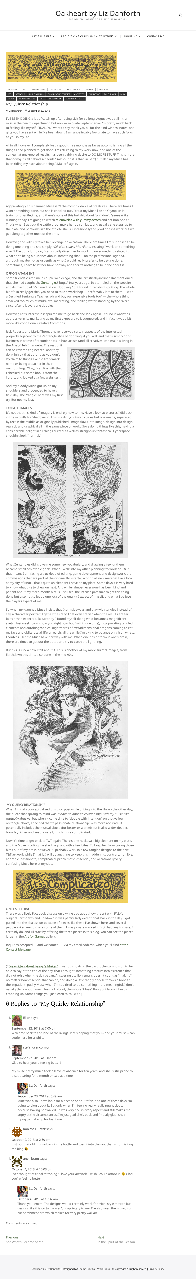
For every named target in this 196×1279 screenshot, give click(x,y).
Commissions (39, 89)
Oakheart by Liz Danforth (98, 13)
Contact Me (155, 36)
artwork (20, 94)
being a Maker (36, 94)
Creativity (56, 89)
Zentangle (48, 282)
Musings (103, 89)
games (11, 99)
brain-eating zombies (59, 94)
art (9, 94)
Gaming (90, 89)
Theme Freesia (86, 1269)
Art (24, 89)
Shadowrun (55, 99)
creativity (79, 94)
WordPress (103, 1269)
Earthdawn (110, 94)
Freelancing (73, 89)
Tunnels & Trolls (75, 99)
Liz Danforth (15, 110)
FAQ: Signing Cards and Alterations (87, 36)
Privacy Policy (156, 1269)
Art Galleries (41, 36)
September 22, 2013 (38, 110)
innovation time (27, 99)
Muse (42, 99)
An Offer (12, 89)
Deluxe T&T (94, 94)
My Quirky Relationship (27, 104)
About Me (130, 36)
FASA (122, 94)
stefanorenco (33, 1047)
